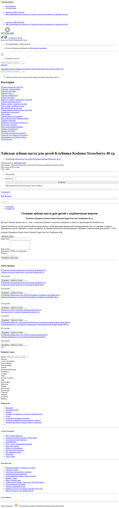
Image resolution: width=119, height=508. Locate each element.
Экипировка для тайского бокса (13, 137)
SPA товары (5, 114)
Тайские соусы (7, 93)
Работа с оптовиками (14, 448)
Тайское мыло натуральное (11, 116)
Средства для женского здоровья (18, 472)
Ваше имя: (5, 239)
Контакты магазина (46, 69)
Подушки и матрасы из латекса (13, 133)
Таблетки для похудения (10, 89)
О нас (8, 416)
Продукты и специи (9, 125)
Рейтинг (4, 253)
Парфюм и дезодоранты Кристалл (14, 123)
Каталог (4, 65)
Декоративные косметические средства (16, 110)
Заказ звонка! (18, 44)
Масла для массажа (13, 480)
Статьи (57, 69)
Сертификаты (11, 442)
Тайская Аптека (12, 470)
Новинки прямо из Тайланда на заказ (20, 468)
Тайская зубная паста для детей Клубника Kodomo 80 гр (23, 337)
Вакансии (9, 408)
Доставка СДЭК (12, 410)
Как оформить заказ (13, 452)
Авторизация (11, 8)
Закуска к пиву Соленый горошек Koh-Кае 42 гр (20, 312)
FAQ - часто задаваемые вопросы (19, 444)
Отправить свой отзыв (10, 258)
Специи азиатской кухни (15, 486)
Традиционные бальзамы (15, 484)
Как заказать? (6, 196)
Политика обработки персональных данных (23, 420)
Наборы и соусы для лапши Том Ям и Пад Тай (24, 489)
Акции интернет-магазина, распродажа (21, 438)
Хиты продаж (6, 139)
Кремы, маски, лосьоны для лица (14, 104)
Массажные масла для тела (11, 108)
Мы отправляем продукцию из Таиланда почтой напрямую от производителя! (37, 14)
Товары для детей (8, 131)
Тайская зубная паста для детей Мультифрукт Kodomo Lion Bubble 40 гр (29, 297)
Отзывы (18, 69)
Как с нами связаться (14, 436)
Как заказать (33, 69)
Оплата (12, 69)
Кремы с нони (11, 478)
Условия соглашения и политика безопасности (24, 414)
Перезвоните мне (20, 40)
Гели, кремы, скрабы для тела (12, 106)
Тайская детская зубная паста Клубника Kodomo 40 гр (22, 285)
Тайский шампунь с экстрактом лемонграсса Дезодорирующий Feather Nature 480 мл (34, 324)
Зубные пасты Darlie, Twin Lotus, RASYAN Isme (25, 482)
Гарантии (9, 454)
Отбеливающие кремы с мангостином (21, 476)
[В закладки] (4, 194)
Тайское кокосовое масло (11, 102)
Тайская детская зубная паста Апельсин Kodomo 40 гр (22, 272)
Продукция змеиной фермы (12, 127)
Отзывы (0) (10, 209)
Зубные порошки (8, 98)
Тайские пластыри (8, 120)
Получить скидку (12, 446)
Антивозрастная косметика (16, 474)
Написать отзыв (7, 236)
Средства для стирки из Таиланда (14, 135)
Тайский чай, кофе (8, 91)
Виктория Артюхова (39, 48)
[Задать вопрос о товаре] (2, 194)
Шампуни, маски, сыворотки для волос (16, 100)
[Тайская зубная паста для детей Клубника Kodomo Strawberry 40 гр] (33, 159)
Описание (10, 207)
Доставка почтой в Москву (16, 440)
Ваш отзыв (5, 249)
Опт (61, 69)
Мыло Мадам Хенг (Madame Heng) (15, 118)
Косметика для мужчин (10, 112)
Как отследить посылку (15, 450)
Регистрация (11, 6)
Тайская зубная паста (9, 95)
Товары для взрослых (9, 129)
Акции (24, 69)
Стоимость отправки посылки (18, 418)
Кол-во (8, 179)
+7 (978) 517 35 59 (15, 38)
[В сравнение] (6, 194)
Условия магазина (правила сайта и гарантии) (24, 422)
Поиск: (4, 357)
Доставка (4, 69)
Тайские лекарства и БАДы (12, 87)
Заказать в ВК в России (15, 12)
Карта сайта (10, 456)
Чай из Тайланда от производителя (19, 491)
